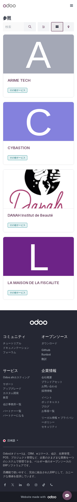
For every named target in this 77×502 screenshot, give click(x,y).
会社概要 (46, 377)
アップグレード (12, 388)
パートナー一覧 (12, 410)
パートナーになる (13, 415)
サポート (8, 384)
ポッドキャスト (50, 402)
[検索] (30, 26)
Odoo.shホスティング (16, 377)
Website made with (34, 496)
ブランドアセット (51, 381)
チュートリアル (12, 343)
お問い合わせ (49, 386)
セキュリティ (49, 426)
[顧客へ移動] (38, 54)
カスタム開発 (11, 393)
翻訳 (44, 359)
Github (45, 350)
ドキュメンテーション (16, 347)
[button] (71, 5)
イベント (46, 397)
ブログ (45, 406)
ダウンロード (49, 343)
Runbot (46, 354)
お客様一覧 (48, 410)
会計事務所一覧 (12, 404)
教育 (5, 397)
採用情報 (46, 390)
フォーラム (9, 352)
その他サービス (17, 90)
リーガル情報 (49, 417)
